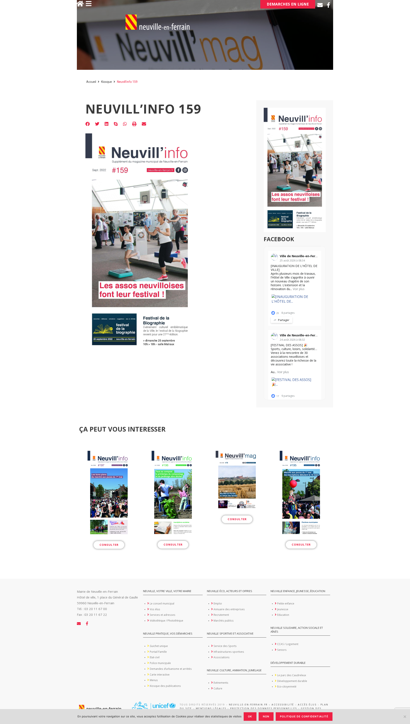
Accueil (91, 81)
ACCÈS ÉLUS (307, 704)
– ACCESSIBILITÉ (281, 704)
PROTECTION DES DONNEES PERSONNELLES (263, 708)
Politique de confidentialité (304, 716)
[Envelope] (320, 5)
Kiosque (106, 81)
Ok (250, 716)
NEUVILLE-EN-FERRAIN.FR (248, 704)
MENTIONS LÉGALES (211, 708)
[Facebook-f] (328, 5)
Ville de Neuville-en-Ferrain (300, 256)
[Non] (405, 716)
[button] (87, 124)
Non (266, 716)
